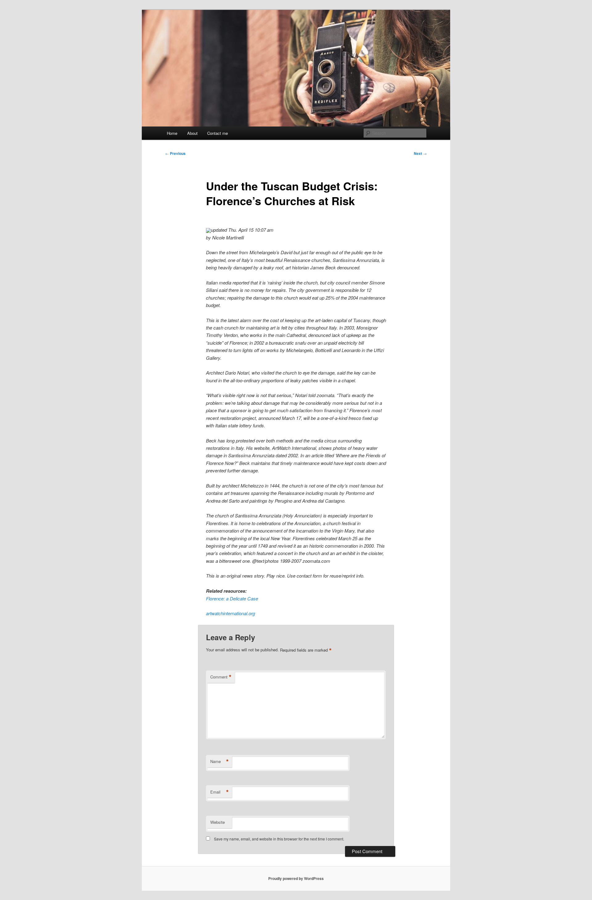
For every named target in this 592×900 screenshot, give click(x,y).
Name (219, 761)
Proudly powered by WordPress (296, 878)
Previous (175, 153)
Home (172, 133)
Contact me (217, 133)
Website (217, 822)
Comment (221, 677)
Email (219, 792)
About (192, 133)
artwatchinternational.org (230, 613)
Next (420, 153)
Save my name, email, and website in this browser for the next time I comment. (279, 838)
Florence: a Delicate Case (232, 598)
